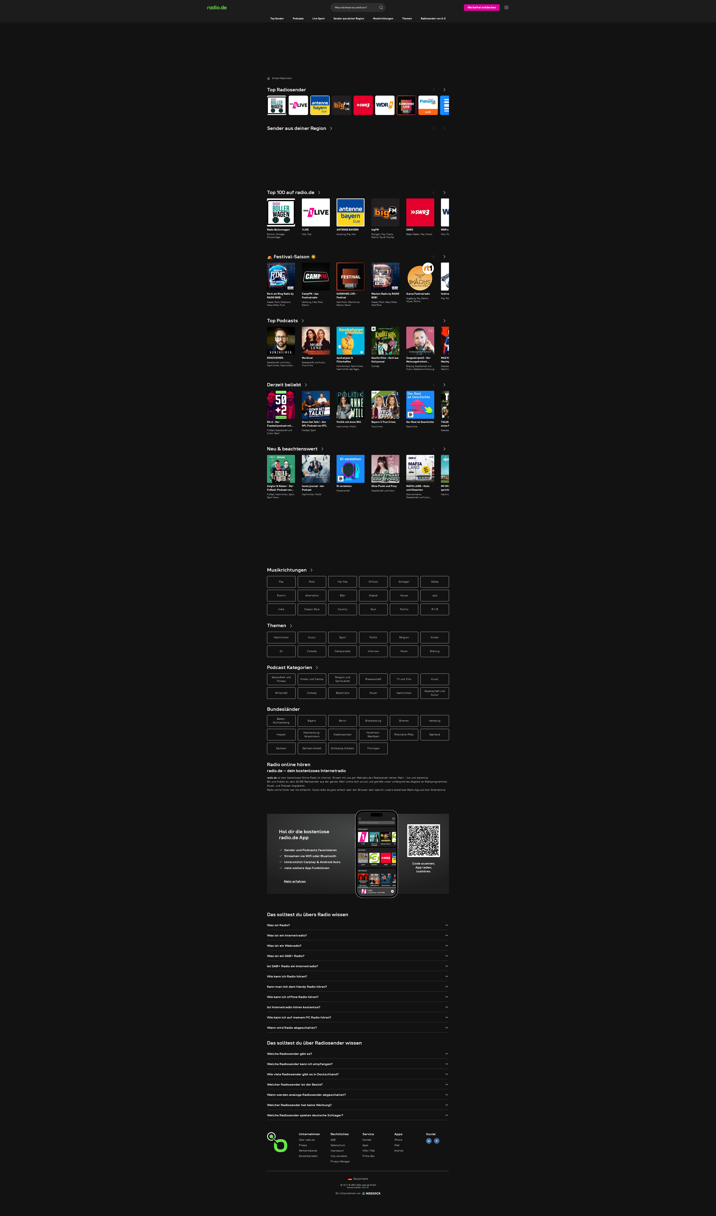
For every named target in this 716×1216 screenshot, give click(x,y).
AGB (333, 1140)
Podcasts (298, 18)
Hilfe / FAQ (368, 1150)
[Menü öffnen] (506, 7)
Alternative (311, 595)
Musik (404, 651)
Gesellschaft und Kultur (435, 693)
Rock (312, 582)
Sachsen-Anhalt (312, 748)
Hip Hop (342, 582)
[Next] (444, 88)
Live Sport (319, 18)
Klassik (373, 595)
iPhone (398, 1140)
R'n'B (434, 609)
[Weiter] (444, 191)
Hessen (281, 734)
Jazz (434, 595)
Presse (303, 1145)
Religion (404, 637)
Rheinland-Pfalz (404, 734)
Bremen (404, 721)
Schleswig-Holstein (342, 748)
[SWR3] (363, 105)
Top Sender (277, 18)
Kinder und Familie (311, 679)
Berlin (342, 721)
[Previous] (433, 88)
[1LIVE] (298, 105)
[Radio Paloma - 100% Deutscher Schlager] (428, 105)
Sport (342, 637)
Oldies (435, 582)
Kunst (434, 679)
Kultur (312, 637)
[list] (358, 105)
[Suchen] (381, 7)
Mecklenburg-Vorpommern (311, 734)
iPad (396, 1145)
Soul (373, 609)
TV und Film (404, 679)
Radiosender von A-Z (433, 18)
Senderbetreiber (308, 1156)
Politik (373, 637)
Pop (281, 582)
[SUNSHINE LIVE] (406, 105)
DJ (281, 651)
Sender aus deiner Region (349, 18)
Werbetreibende (308, 1150)
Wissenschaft (373, 679)
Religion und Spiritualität (342, 679)
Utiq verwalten (339, 1156)
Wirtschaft (281, 693)
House (404, 595)
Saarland (434, 734)
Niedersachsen (343, 734)
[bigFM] (341, 105)
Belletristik (342, 693)
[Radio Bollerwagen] (276, 105)
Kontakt (366, 1140)
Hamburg (434, 721)
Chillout (373, 582)
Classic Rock (312, 609)
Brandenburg (373, 721)
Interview (373, 651)
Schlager (404, 582)
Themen (407, 18)
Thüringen (373, 748)
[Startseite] (268, 78)
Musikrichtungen (383, 18)
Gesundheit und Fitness (281, 679)
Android (398, 1150)
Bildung (434, 651)
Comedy (312, 651)
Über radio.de (307, 1140)
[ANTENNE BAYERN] (320, 105)
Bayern (312, 721)
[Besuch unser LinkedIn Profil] (428, 1141)
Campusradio (343, 651)
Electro (281, 595)
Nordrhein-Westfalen (373, 734)
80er (342, 595)
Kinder (435, 637)
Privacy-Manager (340, 1161)
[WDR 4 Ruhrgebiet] (385, 105)
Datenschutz (338, 1145)
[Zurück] (433, 191)
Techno (404, 609)
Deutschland (360, 1179)
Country (342, 609)
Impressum (337, 1150)
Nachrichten (281, 637)
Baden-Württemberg (281, 721)
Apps (365, 1145)
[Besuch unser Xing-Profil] (436, 1141)
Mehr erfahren (295, 881)
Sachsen (281, 748)
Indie (281, 609)
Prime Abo (368, 1156)
